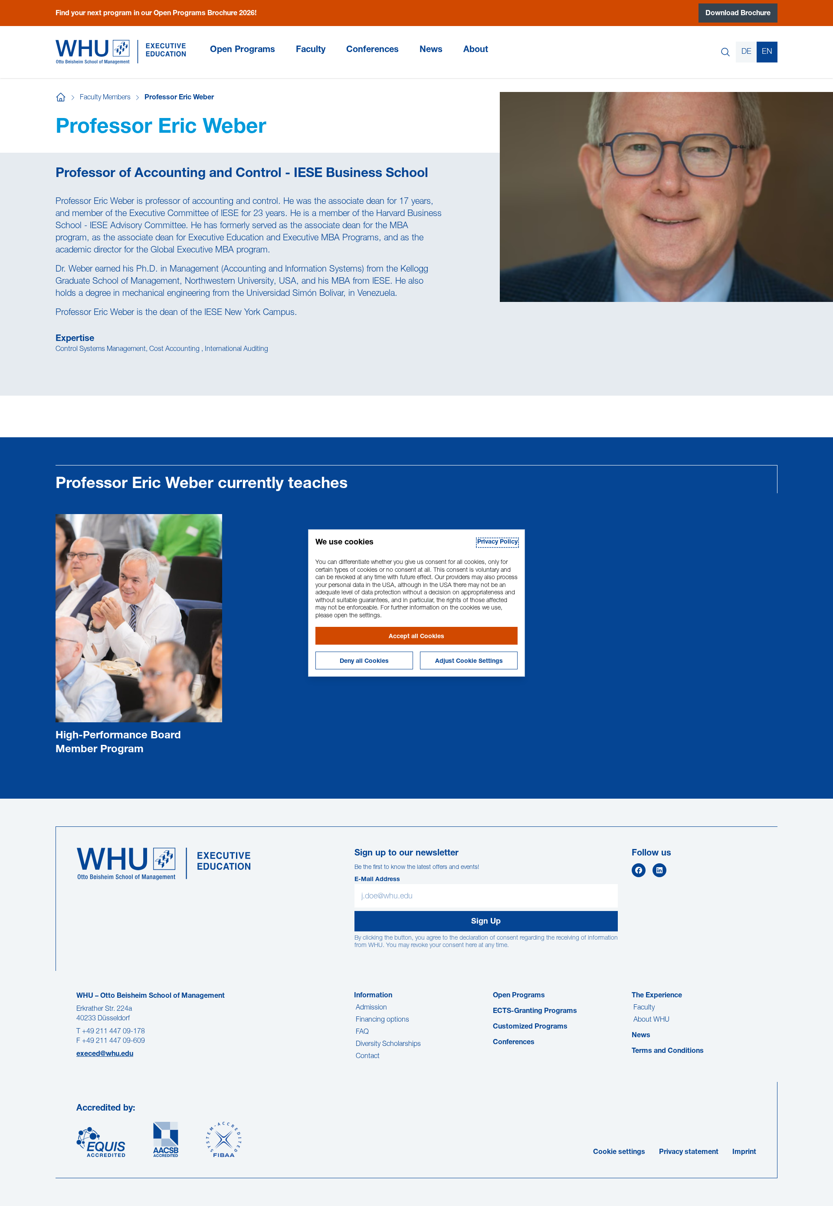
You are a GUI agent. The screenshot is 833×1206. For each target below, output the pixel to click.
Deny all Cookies (364, 662)
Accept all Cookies (416, 637)
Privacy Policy (497, 542)
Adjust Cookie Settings (469, 662)
